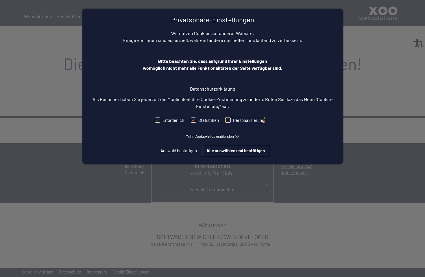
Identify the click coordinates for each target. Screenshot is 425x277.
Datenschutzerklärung (212, 88)
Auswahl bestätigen (178, 150)
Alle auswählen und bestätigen (235, 150)
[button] (212, 136)
